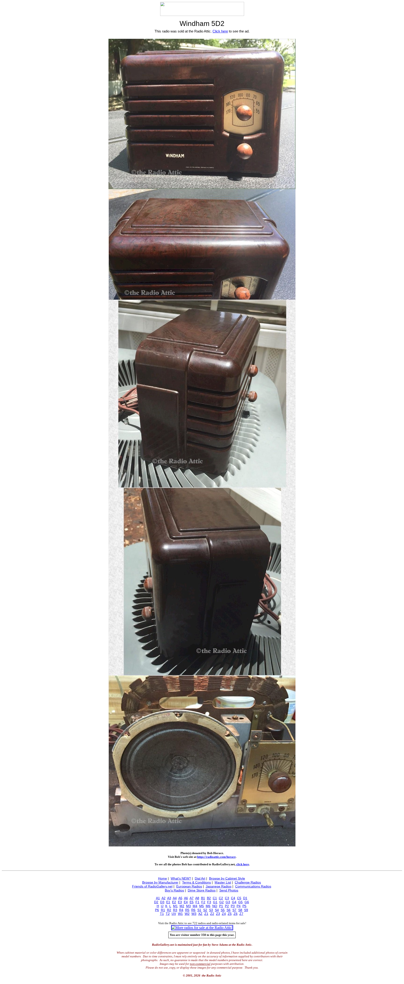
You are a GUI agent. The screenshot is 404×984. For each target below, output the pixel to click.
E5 (192, 902)
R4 (181, 910)
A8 (197, 898)
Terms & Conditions (196, 882)
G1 (215, 902)
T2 (168, 914)
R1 (163, 910)
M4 (195, 906)
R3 (175, 910)
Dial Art (200, 878)
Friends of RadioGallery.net (152, 886)
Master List (223, 882)
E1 (168, 902)
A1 (158, 898)
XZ (200, 914)
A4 (175, 898)
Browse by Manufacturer (160, 882)
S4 (217, 910)
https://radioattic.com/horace (216, 857)
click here (242, 864)
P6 (157, 910)
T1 (162, 914)
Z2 (212, 914)
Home (162, 878)
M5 (201, 906)
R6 (193, 910)
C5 (239, 898)
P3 (233, 906)
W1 (180, 914)
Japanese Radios (218, 886)
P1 (221, 906)
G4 (234, 902)
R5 (187, 910)
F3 (209, 902)
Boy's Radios (174, 890)
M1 (175, 906)
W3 (193, 914)
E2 (174, 902)
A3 (169, 898)
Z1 (206, 914)
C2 (221, 898)
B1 (203, 898)
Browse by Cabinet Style (227, 878)
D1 (245, 898)
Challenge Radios (248, 882)
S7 (234, 910)
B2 (209, 898)
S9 (246, 910)
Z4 (224, 914)
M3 (188, 906)
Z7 (241, 914)
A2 (164, 898)
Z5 (230, 914)
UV (174, 914)
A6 (186, 898)
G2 (221, 902)
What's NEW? (181, 878)
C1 (215, 898)
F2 (203, 902)
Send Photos (228, 890)
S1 (199, 910)
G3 (228, 902)
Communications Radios (253, 886)
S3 (211, 910)
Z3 (218, 914)
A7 (192, 898)
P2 (227, 906)
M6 (208, 906)
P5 (244, 906)
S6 (229, 910)
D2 (156, 902)
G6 (247, 902)
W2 (187, 914)
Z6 (236, 914)
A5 (180, 898)
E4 (186, 902)
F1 (197, 902)
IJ (162, 906)
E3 (180, 902)
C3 (227, 898)
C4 (233, 898)
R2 (169, 910)
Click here (220, 31)
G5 (240, 902)
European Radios (189, 886)
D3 (162, 902)
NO (214, 906)
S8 (240, 910)
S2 (205, 910)
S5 (223, 910)
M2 (182, 906)
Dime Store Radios (202, 890)
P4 (239, 906)
